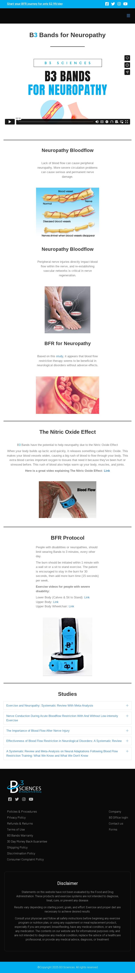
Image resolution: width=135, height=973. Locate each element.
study (59, 356)
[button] (127, 705)
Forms (113, 829)
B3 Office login (118, 817)
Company (115, 811)
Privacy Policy (16, 817)
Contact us (116, 823)
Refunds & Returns (20, 823)
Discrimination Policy (21, 853)
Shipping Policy (17, 847)
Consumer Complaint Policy (25, 859)
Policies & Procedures (22, 811)
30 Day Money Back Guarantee (27, 841)
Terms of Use (16, 829)
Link (107, 470)
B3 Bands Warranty (20, 835)
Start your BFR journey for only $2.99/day (35, 3)
